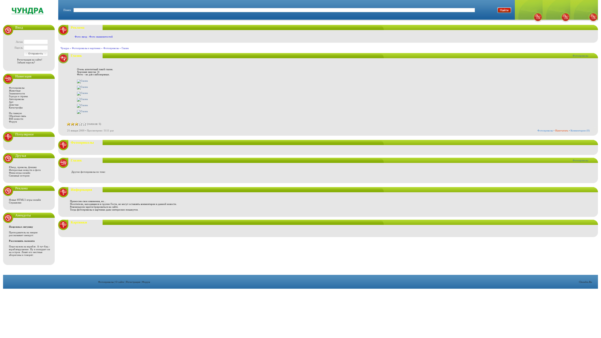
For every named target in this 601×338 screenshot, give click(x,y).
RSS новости (16, 118)
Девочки (14, 104)
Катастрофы (16, 107)
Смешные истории (19, 175)
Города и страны (18, 96)
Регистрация (133, 281)
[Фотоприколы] (529, 24)
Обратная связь (17, 116)
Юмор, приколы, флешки (23, 167)
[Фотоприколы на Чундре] (29, 17)
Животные (15, 90)
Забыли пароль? (26, 62)
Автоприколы (16, 99)
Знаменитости (17, 93)
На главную (15, 113)
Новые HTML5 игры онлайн (25, 199)
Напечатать (561, 130)
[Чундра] (584, 24)
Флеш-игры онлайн (19, 172)
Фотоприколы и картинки (86, 48)
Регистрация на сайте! (29, 59)
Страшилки (15, 202)
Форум (13, 121)
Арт (11, 101)
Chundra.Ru (585, 281)
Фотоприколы (16, 87)
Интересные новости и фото (25, 170)
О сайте (120, 281)
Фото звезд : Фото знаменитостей (94, 36)
